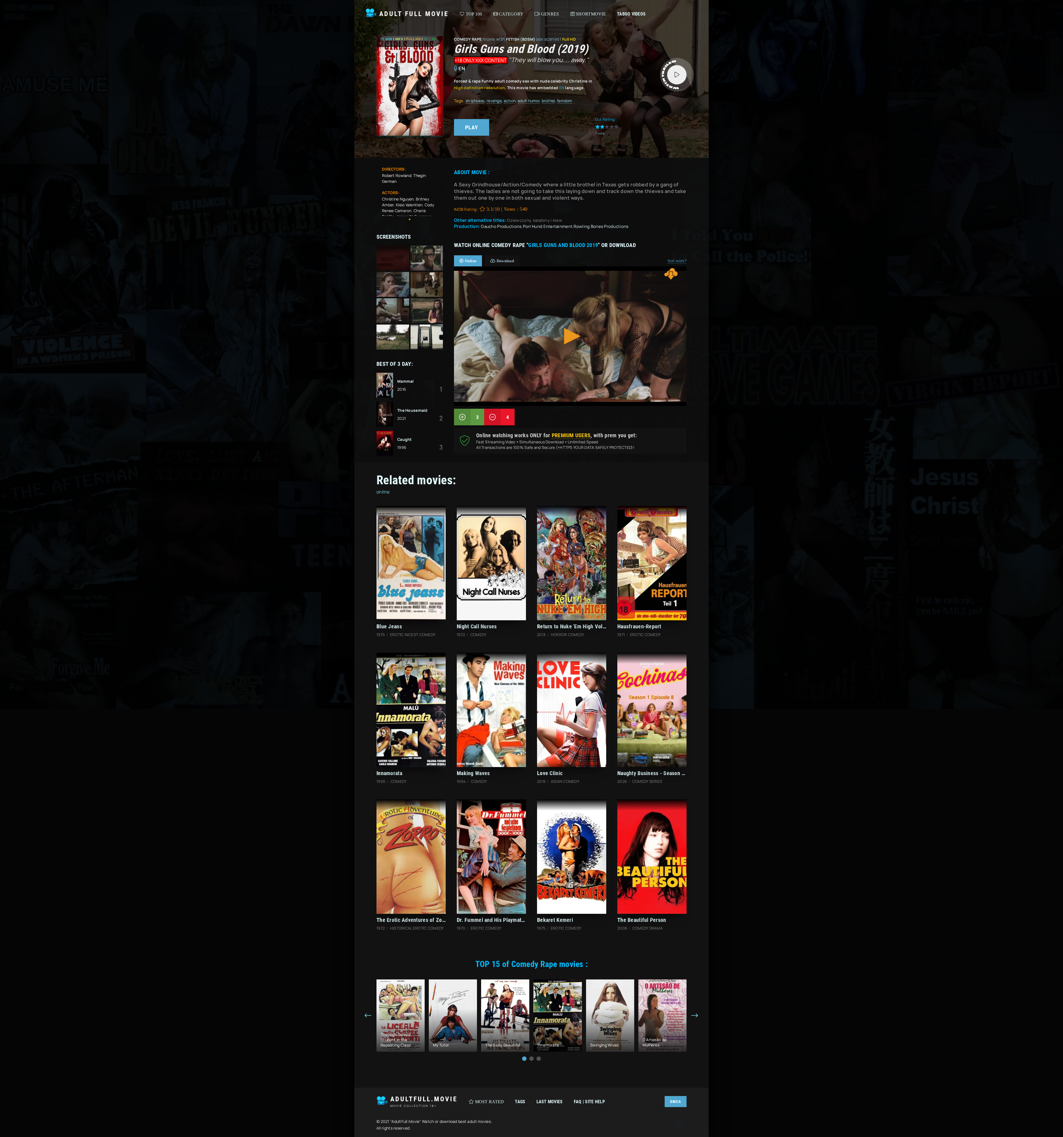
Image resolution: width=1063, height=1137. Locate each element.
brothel (548, 100)
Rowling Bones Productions (601, 226)
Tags (520, 1101)
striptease (475, 100)
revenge (494, 100)
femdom (564, 100)
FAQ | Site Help (589, 1101)
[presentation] (368, 1016)
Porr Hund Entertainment (547, 226)
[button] (524, 1058)
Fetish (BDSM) (520, 39)
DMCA (675, 1101)
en (461, 68)
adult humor (529, 100)
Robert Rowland (396, 175)
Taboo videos (631, 14)
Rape (477, 39)
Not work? (677, 260)
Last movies (549, 1101)
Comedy (462, 39)
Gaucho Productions (501, 226)
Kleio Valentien (409, 204)
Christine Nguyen (398, 199)
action (510, 100)
